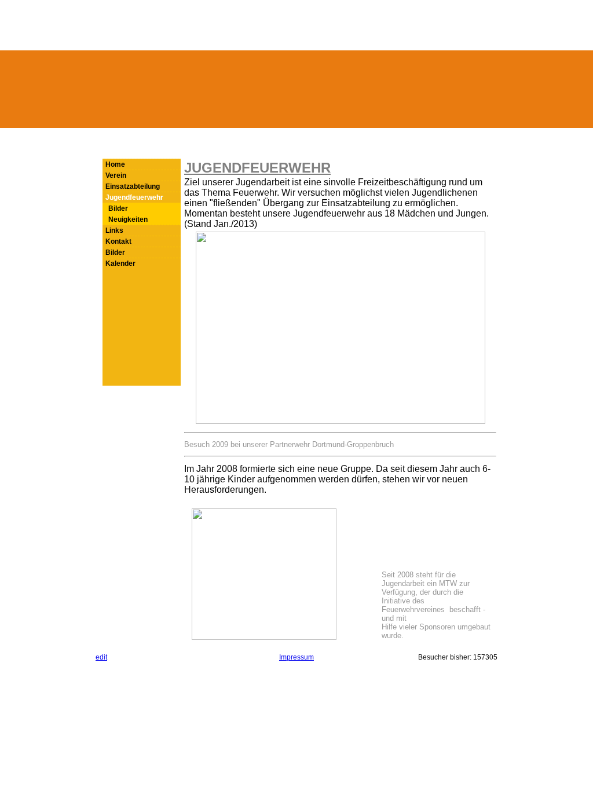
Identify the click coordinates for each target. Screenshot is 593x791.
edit (101, 657)
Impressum (296, 657)
